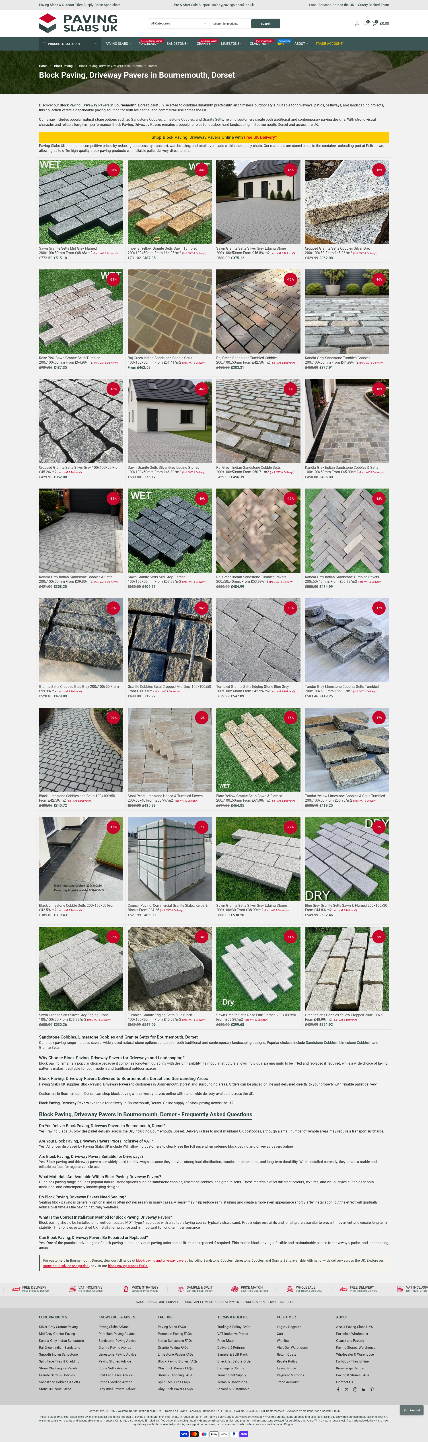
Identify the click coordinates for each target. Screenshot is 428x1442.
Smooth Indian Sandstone (58, 1354)
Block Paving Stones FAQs (178, 1361)
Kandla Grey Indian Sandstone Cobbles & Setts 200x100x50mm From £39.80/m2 (75, 579)
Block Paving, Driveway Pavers (84, 105)
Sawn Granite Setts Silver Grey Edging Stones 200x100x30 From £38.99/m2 (252, 907)
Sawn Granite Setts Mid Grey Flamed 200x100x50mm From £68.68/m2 (68, 250)
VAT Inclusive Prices (232, 1334)
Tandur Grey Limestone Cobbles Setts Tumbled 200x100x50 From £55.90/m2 (342, 688)
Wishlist (283, 1341)
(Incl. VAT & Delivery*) (105, 253)
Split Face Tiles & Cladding (59, 1361)
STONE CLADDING (255, 1302)
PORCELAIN (150, 43)
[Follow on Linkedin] (364, 1389)
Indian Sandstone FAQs (175, 1341)
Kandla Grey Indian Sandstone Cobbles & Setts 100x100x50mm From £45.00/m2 (341, 469)
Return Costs (286, 1354)
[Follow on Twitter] (347, 1389)
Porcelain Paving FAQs (175, 1334)
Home (43, 66)
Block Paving (63, 66)
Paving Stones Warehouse (355, 1348)
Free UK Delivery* (260, 137)
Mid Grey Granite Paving (57, 1334)
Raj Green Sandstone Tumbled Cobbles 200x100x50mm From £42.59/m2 (247, 360)
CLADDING (261, 43)
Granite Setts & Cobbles (57, 1375)
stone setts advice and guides (66, 1266)
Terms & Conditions (232, 1382)
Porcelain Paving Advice (117, 1334)
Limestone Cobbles (179, 119)
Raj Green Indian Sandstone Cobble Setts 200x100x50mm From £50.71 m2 (248, 469)
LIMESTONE (230, 44)
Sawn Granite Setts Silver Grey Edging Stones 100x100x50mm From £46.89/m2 (163, 469)
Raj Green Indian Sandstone (59, 1348)
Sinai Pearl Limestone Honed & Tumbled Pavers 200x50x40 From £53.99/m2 (165, 798)
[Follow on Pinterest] (372, 1389)
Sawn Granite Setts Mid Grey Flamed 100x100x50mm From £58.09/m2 (156, 579)
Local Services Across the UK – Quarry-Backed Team (349, 5)
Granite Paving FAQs (173, 1348)
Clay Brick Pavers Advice (117, 1389)
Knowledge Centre (350, 1368)
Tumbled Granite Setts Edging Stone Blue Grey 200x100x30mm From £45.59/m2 (252, 688)
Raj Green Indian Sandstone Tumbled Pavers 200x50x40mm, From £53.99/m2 (251, 579)
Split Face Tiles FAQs (174, 1382)
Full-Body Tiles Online (352, 1361)
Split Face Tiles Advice (116, 1375)
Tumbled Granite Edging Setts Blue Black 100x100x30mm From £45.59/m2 (160, 1017)
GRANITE (207, 43)
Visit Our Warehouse (292, 1348)
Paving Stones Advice (115, 1361)
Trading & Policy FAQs (233, 1327)
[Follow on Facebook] (338, 1389)
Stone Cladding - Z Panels (58, 1368)
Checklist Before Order (234, 1361)
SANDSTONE (176, 44)
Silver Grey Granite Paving (58, 1327)
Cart (280, 1334)
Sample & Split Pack (232, 1354)
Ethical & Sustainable (233, 1389)
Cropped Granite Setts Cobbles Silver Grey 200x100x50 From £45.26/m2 (337, 250)
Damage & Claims (230, 1368)
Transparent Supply (231, 1375)
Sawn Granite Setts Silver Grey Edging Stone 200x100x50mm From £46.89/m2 (251, 250)
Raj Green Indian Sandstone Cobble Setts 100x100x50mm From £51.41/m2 (160, 360)
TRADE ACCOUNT (329, 44)
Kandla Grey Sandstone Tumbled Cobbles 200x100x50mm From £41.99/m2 (337, 360)
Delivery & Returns (231, 1348)
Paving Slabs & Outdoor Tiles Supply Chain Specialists (80, 5)
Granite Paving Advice (115, 1348)
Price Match (226, 1341)
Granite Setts (213, 119)
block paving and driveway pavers (161, 1261)
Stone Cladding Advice (115, 1382)
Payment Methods (290, 1375)
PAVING (139, 1302)
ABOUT (299, 44)
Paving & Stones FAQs (352, 1375)
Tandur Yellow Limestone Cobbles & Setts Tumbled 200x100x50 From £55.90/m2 (345, 798)
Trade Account (288, 1382)
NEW (283, 43)
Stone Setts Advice (113, 1368)
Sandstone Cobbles (146, 119)
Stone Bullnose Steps (55, 1389)
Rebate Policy (287, 1361)
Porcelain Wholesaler (352, 1334)
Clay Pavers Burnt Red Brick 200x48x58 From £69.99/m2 (40, 1421)
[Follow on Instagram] (355, 1389)
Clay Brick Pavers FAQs (175, 1368)
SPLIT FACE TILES (282, 1302)
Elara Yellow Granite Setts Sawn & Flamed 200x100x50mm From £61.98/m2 (249, 798)
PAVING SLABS (116, 44)
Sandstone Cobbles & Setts (59, 1382)
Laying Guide (286, 1368)
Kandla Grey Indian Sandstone (61, 1341)
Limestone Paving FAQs (175, 1354)
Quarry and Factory (350, 1341)
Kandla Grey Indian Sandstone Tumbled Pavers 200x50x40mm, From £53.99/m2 (342, 579)
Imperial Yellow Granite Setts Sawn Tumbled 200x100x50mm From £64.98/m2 (162, 250)
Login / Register (289, 1327)
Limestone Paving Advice (117, 1354)
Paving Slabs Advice (114, 1327)
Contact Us (344, 1382)
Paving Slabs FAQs (172, 1327)
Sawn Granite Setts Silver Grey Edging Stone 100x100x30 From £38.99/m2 (74, 1017)
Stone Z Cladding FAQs (175, 1375)
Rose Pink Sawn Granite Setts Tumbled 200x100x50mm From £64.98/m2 (69, 360)
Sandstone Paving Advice (117, 1341)
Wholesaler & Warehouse (355, 1354)
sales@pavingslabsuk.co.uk (233, 5)
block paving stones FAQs (128, 1266)
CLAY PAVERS (230, 1302)
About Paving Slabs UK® (354, 1327)
